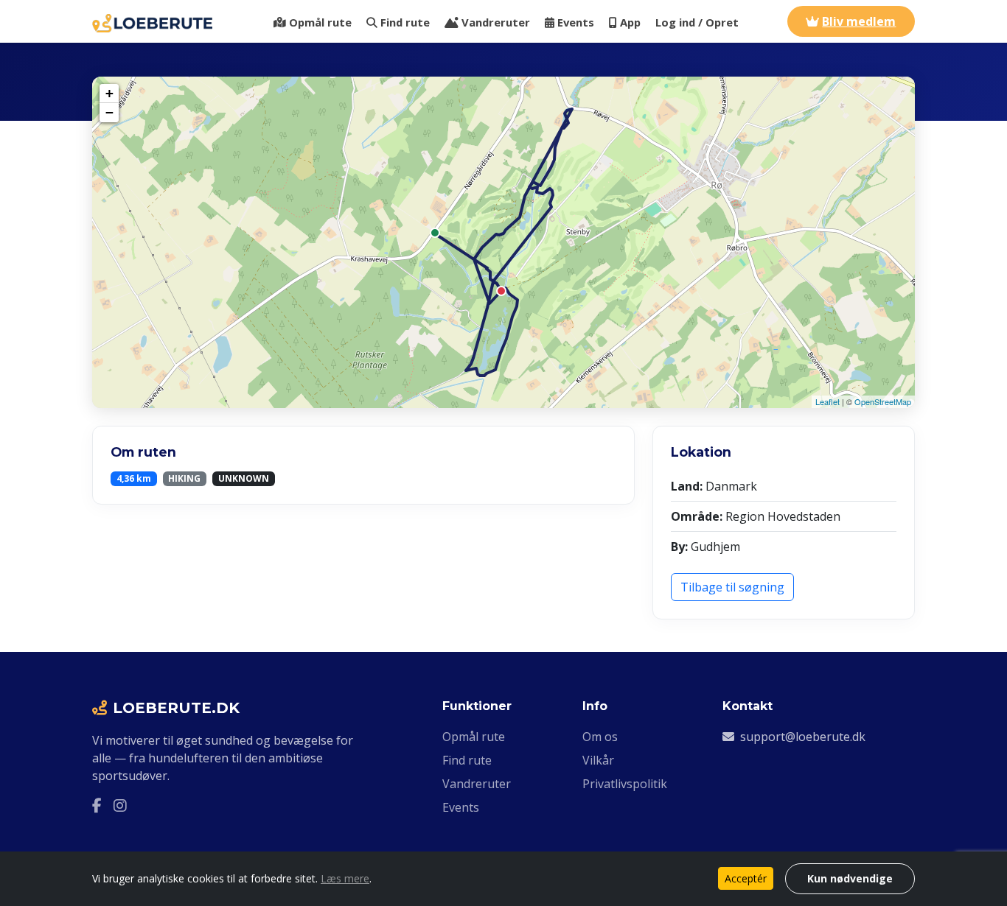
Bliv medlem (859, 21)
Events (575, 22)
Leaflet (827, 401)
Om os (600, 736)
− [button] (109, 112)
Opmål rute (320, 22)
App (630, 22)
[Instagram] (120, 805)
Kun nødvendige (850, 878)
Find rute (405, 22)
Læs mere (345, 878)
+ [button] (109, 93)
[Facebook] (97, 805)
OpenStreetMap (882, 401)
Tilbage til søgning (732, 587)
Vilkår (598, 760)
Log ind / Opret (697, 22)
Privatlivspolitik (624, 784)
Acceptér (746, 878)
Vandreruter (495, 22)
